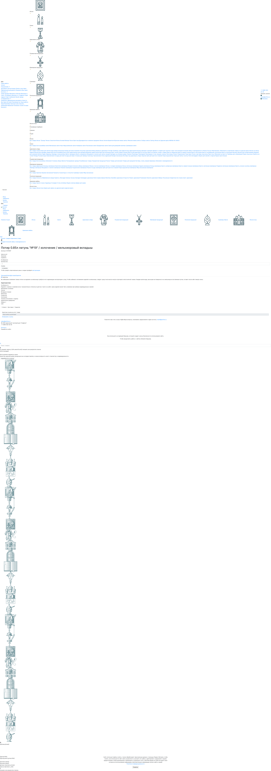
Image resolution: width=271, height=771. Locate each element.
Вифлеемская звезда (48, 178)
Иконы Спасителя (51, 140)
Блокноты (39, 178)
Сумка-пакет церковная (186, 178)
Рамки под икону (248, 154)
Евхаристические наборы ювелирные (78, 166)
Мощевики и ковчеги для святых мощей (98, 154)
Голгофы (110, 150)
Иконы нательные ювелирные (130, 166)
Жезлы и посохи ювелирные (97, 166)
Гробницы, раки (117, 150)
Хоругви (144, 155)
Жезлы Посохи (207, 150)
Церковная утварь (16, 238)
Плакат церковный (134, 178)
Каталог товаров (5, 238)
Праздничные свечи (102, 145)
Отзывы (26, 105)
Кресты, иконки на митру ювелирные (245, 166)
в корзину (5, 268)
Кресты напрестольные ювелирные (189, 166)
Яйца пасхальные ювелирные (145, 167)
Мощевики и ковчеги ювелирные (51, 167)
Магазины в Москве (15, 93)
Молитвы (108, 178)
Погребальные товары (85, 161)
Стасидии (54, 183)
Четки (190, 155)
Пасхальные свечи (91, 145)
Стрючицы (90, 155)
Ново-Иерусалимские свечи (68, 145)
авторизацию (36, 270)
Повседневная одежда (72, 161)
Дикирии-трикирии (147, 150)
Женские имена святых (134, 140)
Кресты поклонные (227, 152)
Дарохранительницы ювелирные (46, 166)
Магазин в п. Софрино (18, 95)
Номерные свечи (81, 145)
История (9, 102)
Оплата (8, 275)
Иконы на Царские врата (162, 140)
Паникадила (142, 154)
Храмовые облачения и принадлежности (161, 161)
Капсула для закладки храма (42, 152)
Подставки (188, 154)
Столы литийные (62, 183)
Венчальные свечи (54, 145)
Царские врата (69, 188)
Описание (3, 275)
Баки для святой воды (47, 150)
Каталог (4, 189)
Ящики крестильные (221, 155)
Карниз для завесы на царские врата (54, 188)
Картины (39, 172)
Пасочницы (169, 154)
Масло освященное (81, 154)
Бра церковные (87, 150)
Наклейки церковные (117, 178)
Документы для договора (8, 88)
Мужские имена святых (121, 140)
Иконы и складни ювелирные (114, 166)
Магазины (265, 98)
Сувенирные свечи (131, 145)
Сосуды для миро (70, 155)
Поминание (143, 178)
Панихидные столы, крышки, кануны (156, 154)
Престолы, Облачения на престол (217, 154)
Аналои (39, 150)
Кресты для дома (133, 152)
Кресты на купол (143, 152)
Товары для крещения (129, 161)
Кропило (235, 152)
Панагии (129, 154)
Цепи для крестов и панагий (155, 155)
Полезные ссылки (19, 105)
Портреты (56, 172)
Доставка (13, 275)
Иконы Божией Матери (63, 140)
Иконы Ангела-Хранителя (107, 140)
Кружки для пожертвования (246, 152)
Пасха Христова (74, 140)
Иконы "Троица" (41, 140)
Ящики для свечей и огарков (207, 155)
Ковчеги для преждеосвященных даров (84, 152)
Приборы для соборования (235, 154)
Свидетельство (174, 178)
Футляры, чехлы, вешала (143, 161)
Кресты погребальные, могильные (212, 152)
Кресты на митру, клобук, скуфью (157, 152)
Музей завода (19, 97)
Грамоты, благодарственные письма (64, 178)
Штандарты (195, 155)
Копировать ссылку (7, 316)
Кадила (32, 152)
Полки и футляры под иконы (200, 154)
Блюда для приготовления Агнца (74, 150)
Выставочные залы (13, 103)
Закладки (78, 178)
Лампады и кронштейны (58, 154)
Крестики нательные (105, 152)
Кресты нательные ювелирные (208, 166)
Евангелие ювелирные (61, 166)
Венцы (94, 150)
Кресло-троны (41, 183)
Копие (97, 152)
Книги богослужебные (57, 152)
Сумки (81, 172)
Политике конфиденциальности (135, 764)
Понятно (135, 767)
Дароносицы (126, 150)
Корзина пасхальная (47, 172)
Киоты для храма (68, 152)
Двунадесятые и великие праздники (89, 140)
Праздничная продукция (99, 161)
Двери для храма (81, 183)
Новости (24, 100)
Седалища (48, 183)
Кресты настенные (196, 152)
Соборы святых (145, 140)
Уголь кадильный (107, 155)
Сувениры (76, 172)
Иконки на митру (254, 150)
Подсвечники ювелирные (79, 167)
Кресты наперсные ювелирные (170, 166)
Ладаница (49, 154)
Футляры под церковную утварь (132, 155)
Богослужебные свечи (43, 145)
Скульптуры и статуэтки (66, 172)
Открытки (126, 178)
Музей (6, 103)
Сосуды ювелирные (97, 167)
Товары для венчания (116, 161)
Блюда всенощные (59, 150)
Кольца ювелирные (155, 166)
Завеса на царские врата (242, 150)
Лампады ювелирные (36, 167)
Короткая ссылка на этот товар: (11, 312)
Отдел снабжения (10, 97)
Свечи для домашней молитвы (117, 145)
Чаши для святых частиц (181, 155)
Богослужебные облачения (44, 161)
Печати (175, 154)
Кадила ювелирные (144, 166)
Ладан (44, 154)
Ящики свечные (71, 183)
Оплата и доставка (21, 88)
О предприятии (5, 98)
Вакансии (11, 105)
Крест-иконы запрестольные (119, 152)
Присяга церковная (152, 178)
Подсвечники (181, 154)
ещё (1, 236)
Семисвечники (50, 155)
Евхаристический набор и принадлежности (190, 150)
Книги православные (100, 178)
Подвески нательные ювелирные (226, 166)
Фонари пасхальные (117, 155)
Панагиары (135, 154)
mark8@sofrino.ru (162, 319)
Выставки (25, 90)
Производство (16, 102)
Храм (2, 103)
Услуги (3, 85)
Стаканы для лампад (81, 155)
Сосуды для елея (60, 155)
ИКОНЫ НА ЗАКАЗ (174, 140)
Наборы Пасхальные (164, 178)
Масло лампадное (70, 154)
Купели (40, 154)
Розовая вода (42, 155)
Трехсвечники (97, 155)
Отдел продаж (5, 93)
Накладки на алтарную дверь (118, 154)
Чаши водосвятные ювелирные (128, 167)
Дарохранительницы (135, 150)
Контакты (4, 92)
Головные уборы (57, 161)
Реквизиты (19, 90)
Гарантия (18, 275)
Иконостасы (40, 188)
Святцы (152, 140)
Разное (108, 161)
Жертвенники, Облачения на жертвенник (223, 150)
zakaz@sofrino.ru (265, 97)
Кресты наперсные (172, 152)
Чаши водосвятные (168, 155)
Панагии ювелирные (66, 167)
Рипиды (36, 155)
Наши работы (5, 83)
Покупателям (5, 86)
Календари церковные (87, 178)
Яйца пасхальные (88, 172)
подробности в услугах (7, 358)
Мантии (64, 161)
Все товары (33, 140)
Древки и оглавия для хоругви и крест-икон (165, 150)
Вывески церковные (102, 150)
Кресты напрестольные (184, 152)
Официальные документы (8, 90)
